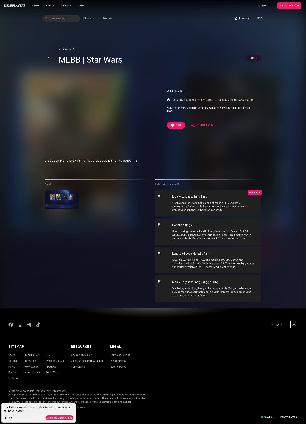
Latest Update (32, 372)
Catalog (13, 360)
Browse (107, 18)
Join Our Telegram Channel (87, 360)
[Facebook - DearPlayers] (10, 324)
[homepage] (15, 5)
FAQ (259, 18)
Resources (81, 346)
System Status (55, 360)
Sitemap (16, 346)
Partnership (78, 366)
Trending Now (32, 354)
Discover (88, 18)
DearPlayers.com (37, 395)
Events (50, 5)
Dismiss (9, 417)
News (81, 5)
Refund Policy (118, 366)
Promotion (30, 360)
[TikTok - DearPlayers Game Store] (38, 324)
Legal (115, 346)
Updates (66, 5)
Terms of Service (120, 354)
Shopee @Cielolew (82, 354)
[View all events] (50, 57)
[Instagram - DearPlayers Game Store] (20, 324)
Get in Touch (53, 372)
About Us (51, 366)
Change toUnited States (59, 417)
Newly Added (31, 366)
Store (35, 5)
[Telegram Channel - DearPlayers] (29, 324)
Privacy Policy (118, 360)
